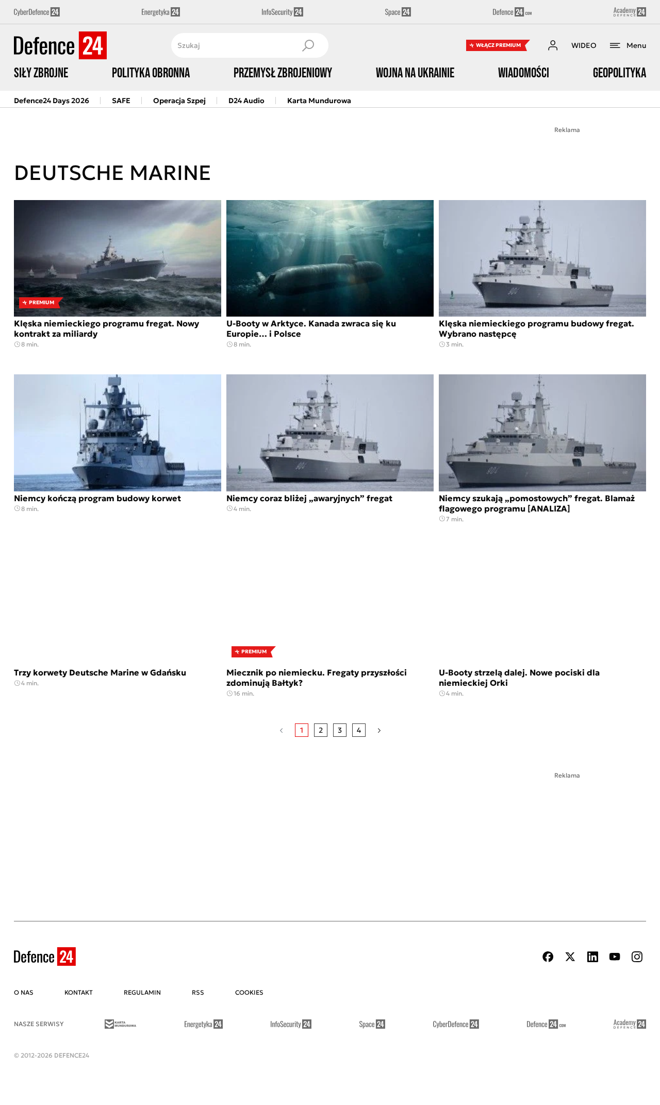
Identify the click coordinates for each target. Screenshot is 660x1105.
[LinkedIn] (592, 956)
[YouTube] (614, 956)
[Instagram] (637, 956)
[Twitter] (570, 956)
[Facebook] (548, 956)
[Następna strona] (379, 730)
